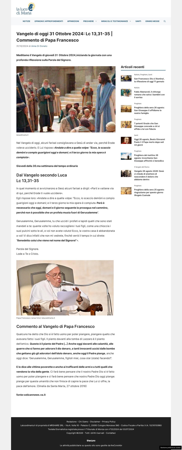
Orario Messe (152, 21)
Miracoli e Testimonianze (114, 21)
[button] (165, 21)
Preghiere (88, 21)
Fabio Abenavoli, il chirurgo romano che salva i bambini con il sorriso (149, 95)
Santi (138, 21)
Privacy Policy (108, 421)
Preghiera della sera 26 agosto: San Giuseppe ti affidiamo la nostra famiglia (149, 110)
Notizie (26, 21)
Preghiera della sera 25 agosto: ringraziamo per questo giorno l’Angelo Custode (149, 192)
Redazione (72, 421)
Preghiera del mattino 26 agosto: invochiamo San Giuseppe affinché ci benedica (149, 158)
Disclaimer (95, 421)
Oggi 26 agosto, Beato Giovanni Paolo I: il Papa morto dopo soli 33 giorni (149, 142)
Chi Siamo (83, 421)
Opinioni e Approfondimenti (49, 21)
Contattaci (111, 433)
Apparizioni (73, 21)
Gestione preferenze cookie (170, 448)
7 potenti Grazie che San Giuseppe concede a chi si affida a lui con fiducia (147, 126)
